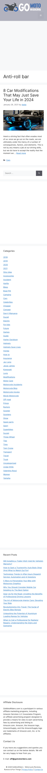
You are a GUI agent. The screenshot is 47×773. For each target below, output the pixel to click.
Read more (21, 153)
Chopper (7, 306)
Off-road (7, 399)
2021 (5, 268)
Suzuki (6, 433)
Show (5, 418)
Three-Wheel (9, 437)
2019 (5, 261)
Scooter (6, 411)
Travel (6, 456)
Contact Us (38, 769)
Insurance (7, 358)
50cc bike (7, 272)
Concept (7, 310)
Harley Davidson (10, 340)
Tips (5, 441)
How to (6, 355)
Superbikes (8, 429)
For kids (6, 325)
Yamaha (6, 478)
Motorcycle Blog (10, 388)
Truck (5, 459)
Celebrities (8, 302)
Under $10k (8, 467)
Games (6, 332)
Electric (6, 321)
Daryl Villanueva (10, 313)
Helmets (7, 343)
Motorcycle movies (11, 392)
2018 (5, 257)
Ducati (6, 317)
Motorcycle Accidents (12, 384)
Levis (5, 373)
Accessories (8, 276)
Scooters (7, 414)
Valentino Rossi (10, 471)
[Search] (39, 173)
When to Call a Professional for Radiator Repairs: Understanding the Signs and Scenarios (20, 623)
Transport (7, 452)
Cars (8, 160)
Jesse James (9, 366)
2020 (5, 265)
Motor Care (8, 381)
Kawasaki (7, 369)
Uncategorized (9, 463)
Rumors (6, 407)
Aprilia (6, 283)
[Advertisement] (23, 44)
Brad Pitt (7, 291)
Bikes (5, 287)
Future (6, 328)
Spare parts (8, 422)
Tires (5, 444)
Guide (6, 336)
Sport (5, 426)
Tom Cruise (8, 448)
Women (6, 474)
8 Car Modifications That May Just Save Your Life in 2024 (21, 95)
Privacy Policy (27, 769)
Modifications (9, 377)
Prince (6, 403)
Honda (6, 351)
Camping (7, 295)
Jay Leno (7, 362)
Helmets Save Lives (12, 347)
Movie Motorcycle (11, 396)
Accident (7, 280)
